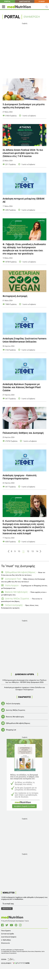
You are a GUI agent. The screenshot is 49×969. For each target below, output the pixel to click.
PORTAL (7, 1)
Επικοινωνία (5, 943)
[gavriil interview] (24, 229)
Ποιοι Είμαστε (6, 931)
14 (37, 551)
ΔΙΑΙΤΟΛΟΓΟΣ (24, 1)
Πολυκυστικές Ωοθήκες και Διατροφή (23, 432)
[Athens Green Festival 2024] (24, 135)
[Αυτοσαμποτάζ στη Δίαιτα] (24, 775)
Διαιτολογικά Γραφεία (8, 937)
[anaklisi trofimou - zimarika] (24, 369)
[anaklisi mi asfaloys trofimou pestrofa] (24, 460)
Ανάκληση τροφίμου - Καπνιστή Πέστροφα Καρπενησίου (19, 477)
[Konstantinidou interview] (24, 506)
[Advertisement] (24, 49)
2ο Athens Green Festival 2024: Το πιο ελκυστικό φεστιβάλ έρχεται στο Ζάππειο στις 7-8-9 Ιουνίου (23, 153)
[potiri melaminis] (24, 184)
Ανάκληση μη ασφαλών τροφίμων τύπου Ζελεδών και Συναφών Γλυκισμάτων (24, 688)
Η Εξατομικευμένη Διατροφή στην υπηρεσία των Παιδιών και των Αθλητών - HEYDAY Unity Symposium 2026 (24, 681)
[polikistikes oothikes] (24, 418)
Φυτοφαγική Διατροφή (15, 296)
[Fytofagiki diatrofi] (24, 281)
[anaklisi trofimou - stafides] (24, 324)
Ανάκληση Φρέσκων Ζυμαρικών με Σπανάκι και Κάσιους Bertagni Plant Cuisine (22, 387)
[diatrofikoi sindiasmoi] (24, 89)
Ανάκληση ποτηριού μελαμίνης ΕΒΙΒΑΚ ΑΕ (24, 200)
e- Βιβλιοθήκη (6, 940)
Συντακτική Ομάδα (7, 934)
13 (32, 551)
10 (19, 551)
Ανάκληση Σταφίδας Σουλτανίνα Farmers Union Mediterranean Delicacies (24, 340)
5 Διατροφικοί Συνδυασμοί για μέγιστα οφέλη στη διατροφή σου (23, 106)
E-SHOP (42, 1)
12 (28, 551)
